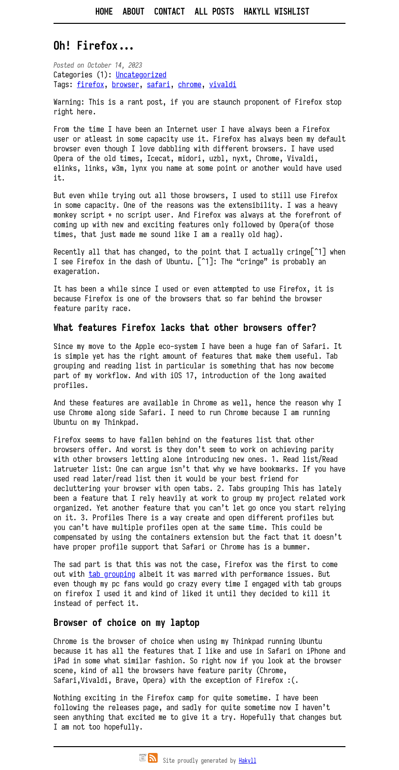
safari (158, 84)
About (134, 11)
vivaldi (222, 84)
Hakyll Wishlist (276, 11)
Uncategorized (141, 74)
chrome (189, 84)
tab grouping (112, 574)
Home (104, 11)
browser (125, 84)
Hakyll (247, 760)
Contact (169, 11)
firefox (90, 84)
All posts (214, 11)
